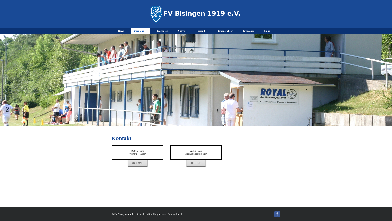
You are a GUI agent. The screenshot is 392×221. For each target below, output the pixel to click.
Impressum (160, 214)
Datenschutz (174, 214)
